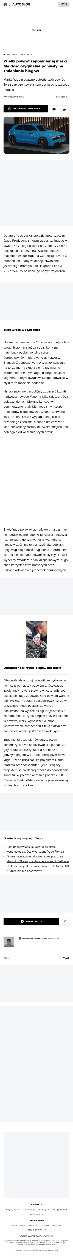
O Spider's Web (17, 1225)
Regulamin (58, 1225)
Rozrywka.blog (60, 1209)
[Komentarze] (54, 109)
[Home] (20, 4)
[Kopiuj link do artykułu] (64, 109)
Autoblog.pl (29, 1209)
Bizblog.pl (44, 1209)
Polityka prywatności (36, 1230)
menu (64, 4)
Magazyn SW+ (12, 1209)
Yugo (66, 958)
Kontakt (45, 1225)
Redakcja (33, 1225)
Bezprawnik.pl (36, 1214)
